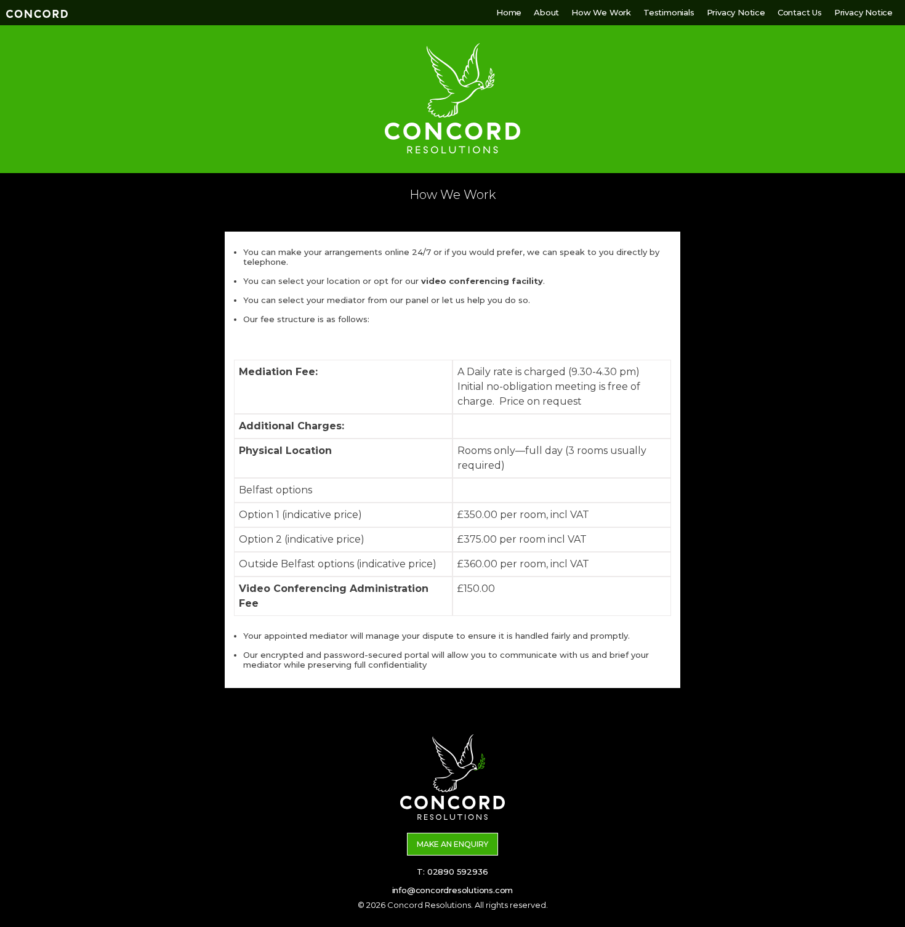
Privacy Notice (736, 13)
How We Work (601, 13)
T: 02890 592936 (452, 871)
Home (508, 13)
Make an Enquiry (452, 844)
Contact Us (800, 13)
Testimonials (668, 13)
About (546, 13)
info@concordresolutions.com (452, 890)
